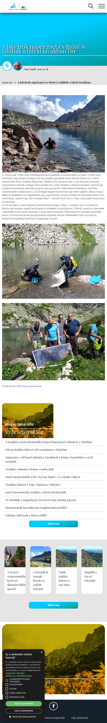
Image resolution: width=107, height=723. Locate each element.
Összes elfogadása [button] (23, 703)
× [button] (41, 652)
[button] (24, 716)
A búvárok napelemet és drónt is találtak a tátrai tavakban (54, 82)
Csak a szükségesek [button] (23, 711)
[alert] (24, 684)
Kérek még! (53, 524)
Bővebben (21, 673)
